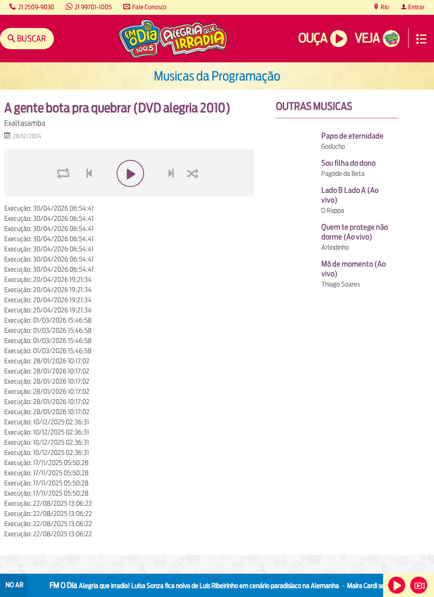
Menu (421, 39)
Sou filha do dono (348, 163)
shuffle (194, 194)
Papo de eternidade (352, 135)
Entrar (416, 7)
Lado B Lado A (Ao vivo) (349, 195)
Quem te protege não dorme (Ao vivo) (354, 232)
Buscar (30, 38)
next (172, 194)
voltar (86, 194)
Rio (384, 7)
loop (64, 194)
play (129, 194)
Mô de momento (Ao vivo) (353, 268)
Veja (367, 38)
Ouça (312, 38)
